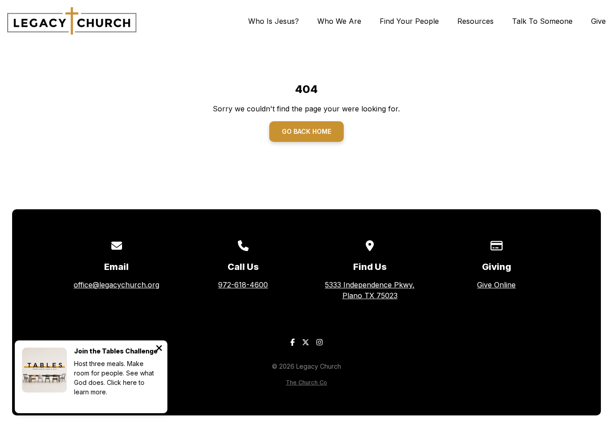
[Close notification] (159, 349)
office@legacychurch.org (116, 284)
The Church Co (306, 382)
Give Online (496, 284)
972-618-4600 (243, 284)
